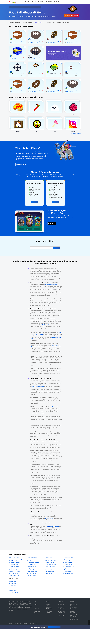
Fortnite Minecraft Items (14, 569)
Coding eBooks (37, 611)
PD (71, 615)
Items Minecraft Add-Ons (68, 566)
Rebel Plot (13, 42)
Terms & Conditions (18, 623)
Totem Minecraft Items (49, 557)
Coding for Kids (14, 7)
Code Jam (60, 614)
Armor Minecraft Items (32, 575)
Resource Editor (56, 406)
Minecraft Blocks (12, 585)
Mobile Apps (36, 608)
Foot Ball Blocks (51, 22)
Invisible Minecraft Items (14, 562)
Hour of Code (61, 615)
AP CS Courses (73, 609)
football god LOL (32, 58)
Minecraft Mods (12, 590)
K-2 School (72, 611)
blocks (41, 334)
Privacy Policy (26, 623)
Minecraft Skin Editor (62, 605)
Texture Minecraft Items (32, 557)
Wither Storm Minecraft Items (51, 560)
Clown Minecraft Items (32, 571)
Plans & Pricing (49, 609)
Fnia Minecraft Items (49, 571)
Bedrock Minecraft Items (68, 569)
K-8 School (72, 612)
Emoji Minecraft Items (13, 560)
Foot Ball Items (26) (39, 22)
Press (35, 605)
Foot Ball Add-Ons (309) (63, 22)
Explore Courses (21, 164)
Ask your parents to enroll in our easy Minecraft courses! (45, 244)
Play (28, 2)
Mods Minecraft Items (49, 559)
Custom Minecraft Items (14, 557)
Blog (35, 601)
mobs (35, 334)
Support (56, 2)
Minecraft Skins (12, 583)
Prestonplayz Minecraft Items (33, 562)
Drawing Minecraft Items (68, 557)
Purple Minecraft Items (68, 560)
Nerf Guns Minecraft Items (32, 573)
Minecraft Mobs (12, 581)
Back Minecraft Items (13, 564)
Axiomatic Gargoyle (15, 75)
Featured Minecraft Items (50, 564)
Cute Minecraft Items (31, 564)
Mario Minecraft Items (31, 569)
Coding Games (61, 601)
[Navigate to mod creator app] (29, 221)
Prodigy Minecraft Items (32, 568)
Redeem (47, 605)
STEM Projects (73, 618)
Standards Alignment (75, 614)
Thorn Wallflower (69, 42)
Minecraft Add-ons (62, 609)
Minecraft (22, 7)
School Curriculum (74, 603)
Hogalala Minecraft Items (68, 559)
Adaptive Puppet (51, 75)
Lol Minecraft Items (67, 571)
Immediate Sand (32, 91)
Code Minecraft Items (31, 560)
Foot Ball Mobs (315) (27, 22)
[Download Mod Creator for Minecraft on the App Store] (52, 223)
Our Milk (12, 91)
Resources (49, 2)
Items (27, 7)
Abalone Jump (32, 75)
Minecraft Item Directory (14, 571)
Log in (77, 1)
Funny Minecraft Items (14, 566)
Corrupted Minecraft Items (68, 568)
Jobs (35, 607)
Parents (34, 2)
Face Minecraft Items (49, 569)
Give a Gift (48, 604)
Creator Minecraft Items (50, 562)
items (32, 334)
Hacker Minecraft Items (32, 566)
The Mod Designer (46, 324)
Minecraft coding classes (51, 284)
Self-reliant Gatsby (70, 75)
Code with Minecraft (13, 592)
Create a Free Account (54, 627)
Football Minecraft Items (50, 566)
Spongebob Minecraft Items (15, 568)
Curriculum (48, 603)
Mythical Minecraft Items (68, 573)
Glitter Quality (14, 58)
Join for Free (71, 1)
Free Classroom (73, 604)
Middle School (73, 607)
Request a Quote (74, 619)
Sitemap (35, 609)
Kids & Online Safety (33, 623)
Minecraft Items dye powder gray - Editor (17, 559)
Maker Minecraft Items (67, 562)
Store (35, 612)
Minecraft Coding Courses (37, 386)
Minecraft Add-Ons (13, 587)
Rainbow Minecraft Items (68, 564)
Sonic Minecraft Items (13, 573)
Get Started (34, 202)
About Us (36, 603)
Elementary (72, 605)
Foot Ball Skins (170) (15, 22)
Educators (41, 2)
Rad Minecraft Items (49, 573)
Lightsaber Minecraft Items (50, 568)
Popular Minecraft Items (14, 575)
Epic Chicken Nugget (52, 42)
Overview (48, 601)
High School (73, 608)
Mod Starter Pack (49, 518)
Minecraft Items (12, 588)
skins (60, 332)
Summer (48, 612)
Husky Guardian (69, 91)
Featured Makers (49, 608)
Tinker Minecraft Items (32, 559)
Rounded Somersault (33, 42)
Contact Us (45, 623)
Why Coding (48, 607)
